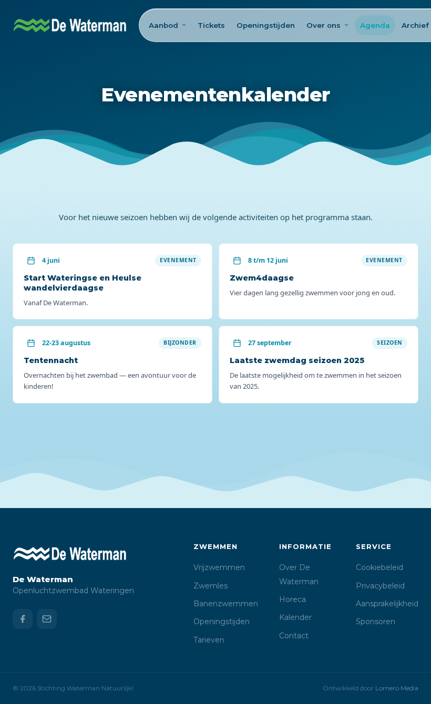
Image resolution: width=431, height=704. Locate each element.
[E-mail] (47, 619)
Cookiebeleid (379, 567)
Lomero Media (396, 688)
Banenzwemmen (225, 603)
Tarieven (208, 640)
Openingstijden (266, 25)
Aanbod (163, 25)
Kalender (295, 617)
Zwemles (210, 586)
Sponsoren (375, 621)
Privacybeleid (380, 586)
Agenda (375, 25)
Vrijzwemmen (219, 567)
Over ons (323, 25)
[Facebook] (23, 619)
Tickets (211, 25)
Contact (294, 635)
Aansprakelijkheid (387, 603)
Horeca (292, 599)
